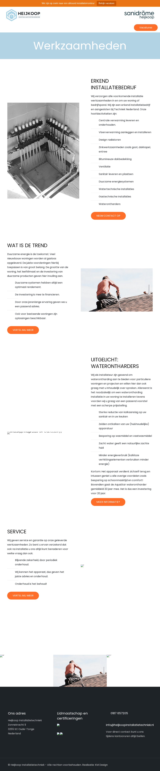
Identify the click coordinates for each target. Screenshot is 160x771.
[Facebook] (131, 764)
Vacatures (145, 27)
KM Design (101, 765)
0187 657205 (119, 713)
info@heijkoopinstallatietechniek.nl (130, 725)
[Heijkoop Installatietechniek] (80, 15)
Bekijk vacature (106, 3)
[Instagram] (136, 764)
